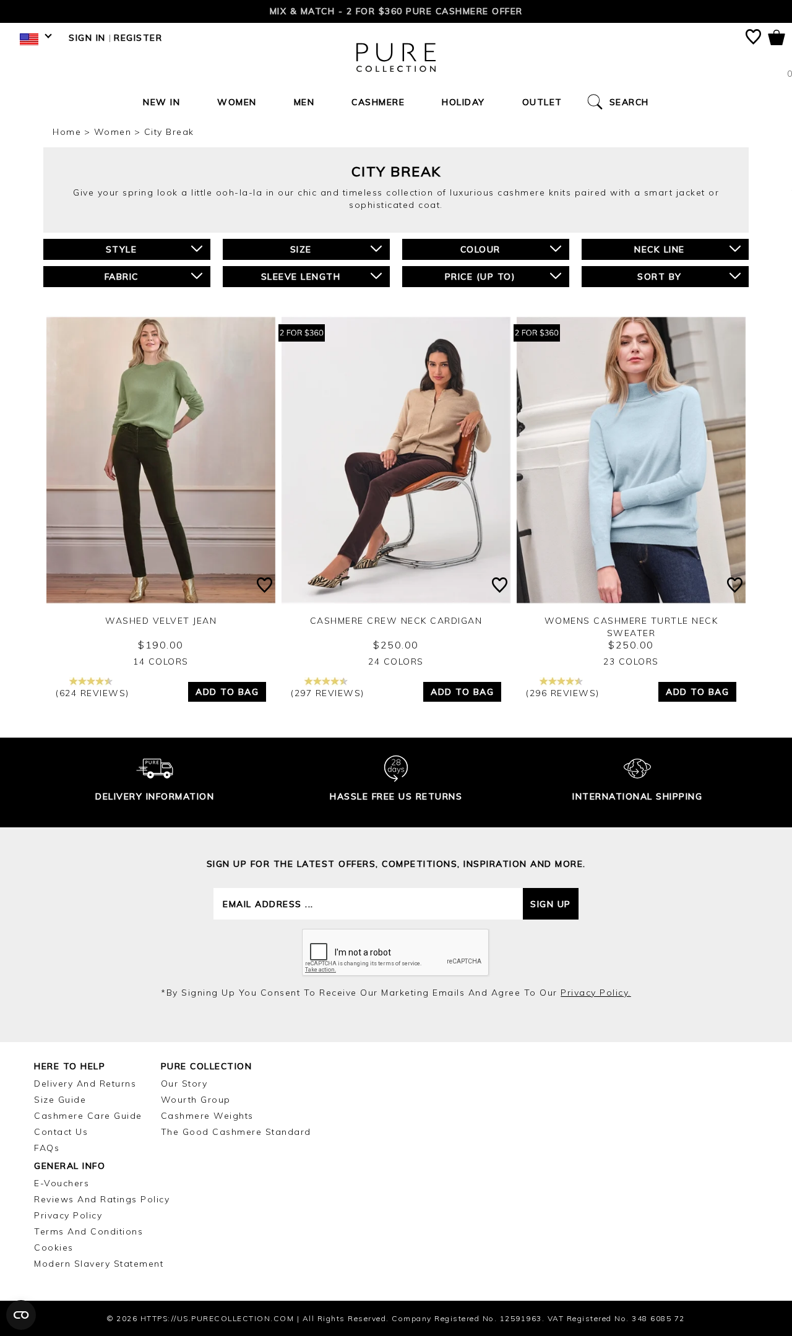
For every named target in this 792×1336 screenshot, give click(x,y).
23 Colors (631, 661)
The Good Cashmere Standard (236, 1131)
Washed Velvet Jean (161, 620)
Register (138, 37)
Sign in (87, 37)
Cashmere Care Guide (88, 1115)
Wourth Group (196, 1099)
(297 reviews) (327, 693)
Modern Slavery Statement (98, 1263)
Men (304, 102)
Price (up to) (480, 276)
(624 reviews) (92, 693)
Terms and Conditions (88, 1231)
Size (301, 249)
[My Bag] (776, 40)
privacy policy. (596, 992)
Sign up (550, 904)
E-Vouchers (61, 1183)
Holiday (463, 102)
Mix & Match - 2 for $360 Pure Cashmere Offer (396, 11)
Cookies (54, 1247)
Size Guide (60, 1099)
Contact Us (61, 1131)
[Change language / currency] (34, 42)
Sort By (659, 276)
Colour (480, 249)
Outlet (542, 102)
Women (237, 102)
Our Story (184, 1083)
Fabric (122, 276)
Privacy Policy (68, 1215)
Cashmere (378, 102)
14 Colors (161, 661)
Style (121, 249)
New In (161, 102)
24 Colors (396, 661)
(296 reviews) (563, 693)
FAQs (46, 1147)
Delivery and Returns (85, 1083)
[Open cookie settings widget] (21, 1315)
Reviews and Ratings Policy (102, 1199)
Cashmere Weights (207, 1115)
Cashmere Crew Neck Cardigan (396, 620)
